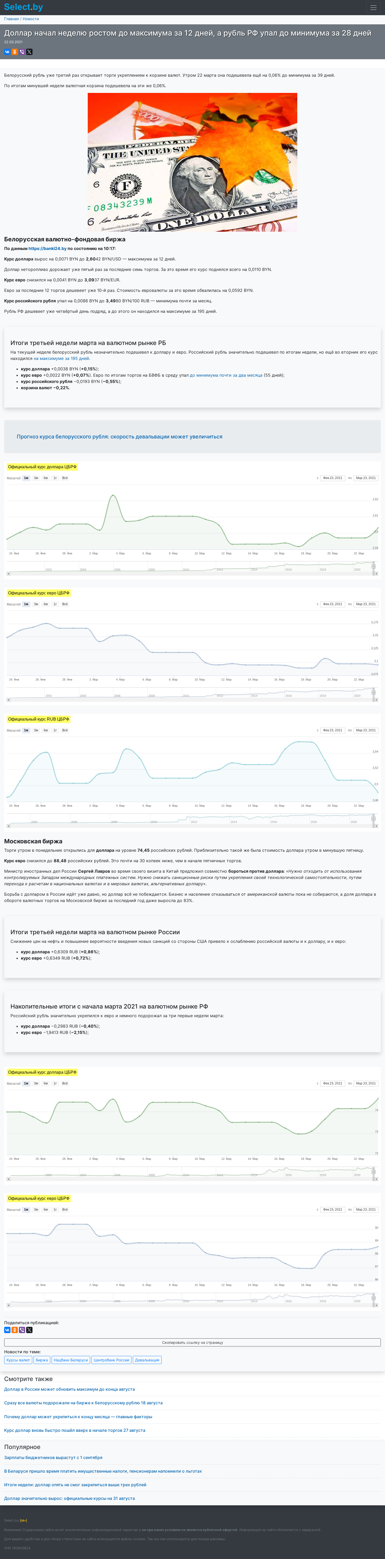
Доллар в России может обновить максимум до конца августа (69, 1389)
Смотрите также (28, 1379)
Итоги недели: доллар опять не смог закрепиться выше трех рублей (75, 1484)
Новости (31, 18)
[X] (29, 52)
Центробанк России (111, 1360)
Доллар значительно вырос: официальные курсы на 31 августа (69, 1498)
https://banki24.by (48, 248)
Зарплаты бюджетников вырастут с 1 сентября (53, 1457)
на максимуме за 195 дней (61, 358)
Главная (11, 18)
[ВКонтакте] (7, 52)
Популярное (22, 1447)
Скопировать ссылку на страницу (192, 1342)
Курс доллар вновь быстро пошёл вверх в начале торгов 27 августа (74, 1430)
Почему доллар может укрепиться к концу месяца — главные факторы (78, 1416)
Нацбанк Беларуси (71, 1360)
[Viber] (22, 52)
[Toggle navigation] (373, 7)
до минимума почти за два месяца (226, 375)
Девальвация (147, 1360)
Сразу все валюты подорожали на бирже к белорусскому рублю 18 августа (83, 1402)
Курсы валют (18, 1360)
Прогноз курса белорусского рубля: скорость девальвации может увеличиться (119, 436)
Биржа (42, 1360)
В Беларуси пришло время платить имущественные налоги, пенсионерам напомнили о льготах (103, 1471)
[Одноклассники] (15, 52)
